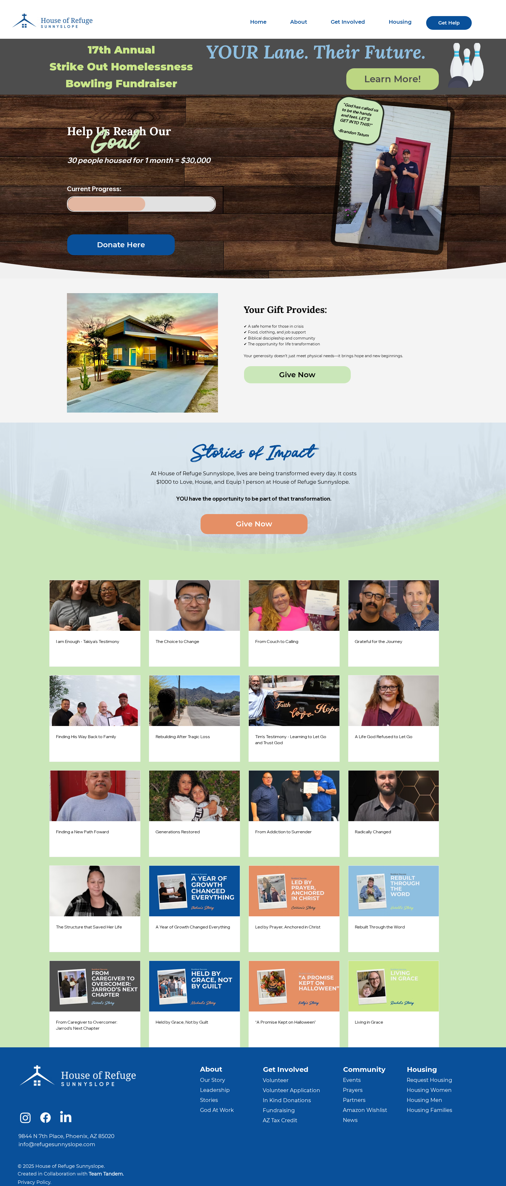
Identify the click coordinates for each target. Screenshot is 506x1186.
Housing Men (424, 1100)
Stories (209, 1100)
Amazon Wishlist (365, 1110)
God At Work (217, 1110)
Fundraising (279, 1110)
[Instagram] (25, 1118)
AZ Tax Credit (280, 1120)
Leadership (215, 1090)
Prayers (353, 1090)
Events (352, 1080)
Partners (354, 1100)
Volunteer (276, 1080)
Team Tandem (106, 1174)
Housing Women (429, 1090)
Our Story (212, 1080)
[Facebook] (45, 1118)
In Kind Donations (287, 1100)
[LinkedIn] (66, 1118)
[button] (299, 22)
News (350, 1120)
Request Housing (429, 1080)
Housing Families (429, 1110)
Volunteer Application (291, 1090)
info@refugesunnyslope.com (56, 1144)
